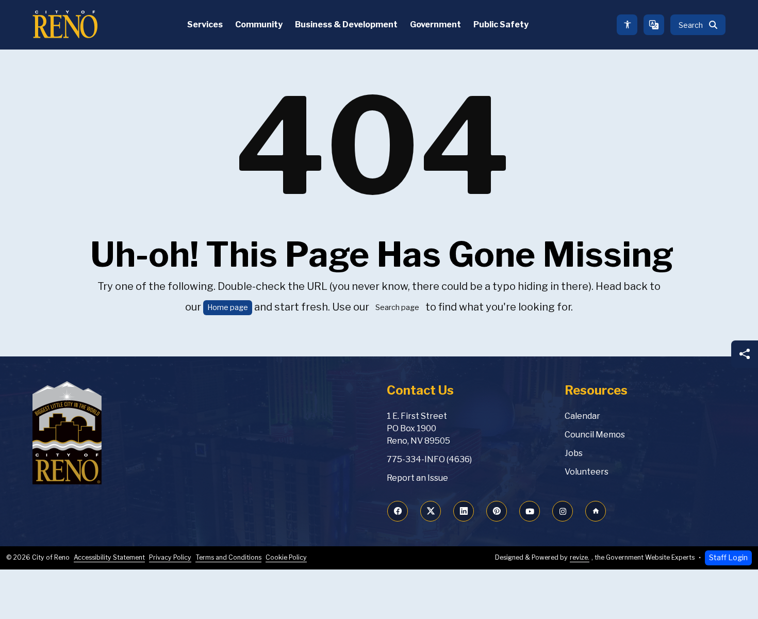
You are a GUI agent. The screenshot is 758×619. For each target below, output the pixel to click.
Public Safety (501, 24)
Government (435, 24)
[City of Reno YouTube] (529, 511)
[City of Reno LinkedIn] (463, 511)
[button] (698, 24)
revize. (579, 557)
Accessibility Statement (109, 557)
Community (259, 24)
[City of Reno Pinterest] (496, 511)
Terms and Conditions (228, 557)
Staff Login (728, 557)
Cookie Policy (286, 557)
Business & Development (346, 24)
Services (205, 24)
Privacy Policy (170, 557)
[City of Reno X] (430, 511)
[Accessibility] (627, 24)
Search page (397, 307)
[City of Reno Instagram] (562, 511)
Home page (227, 307)
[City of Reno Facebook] (397, 511)
